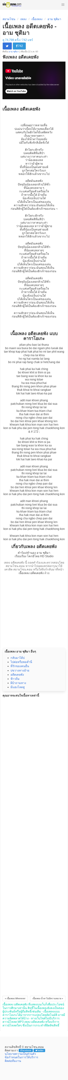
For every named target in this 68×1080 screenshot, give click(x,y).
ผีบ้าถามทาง (18, 683)
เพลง (23, 19)
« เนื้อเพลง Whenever (15, 998)
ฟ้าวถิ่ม (15, 678)
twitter (41, 1050)
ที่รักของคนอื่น (20, 666)
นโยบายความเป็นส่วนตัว (20, 1053)
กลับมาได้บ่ (18, 657)
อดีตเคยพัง (17, 674)
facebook (26, 1050)
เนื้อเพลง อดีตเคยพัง (31, 573)
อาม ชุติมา (54, 19)
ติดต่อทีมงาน (13, 1060)
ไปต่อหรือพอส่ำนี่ (21, 662)
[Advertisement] (34, 610)
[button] (63, 4)
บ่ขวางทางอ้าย (20, 670)
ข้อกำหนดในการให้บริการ (21, 1057)
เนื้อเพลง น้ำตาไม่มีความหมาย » (47, 998)
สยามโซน (9, 19)
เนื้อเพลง (37, 19)
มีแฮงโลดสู (18, 687)
